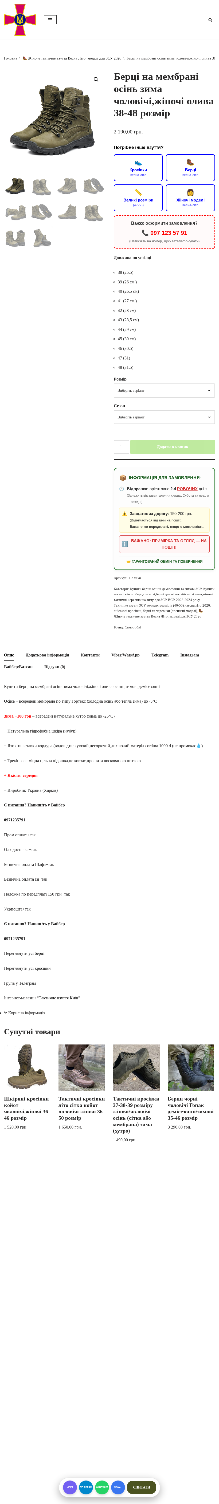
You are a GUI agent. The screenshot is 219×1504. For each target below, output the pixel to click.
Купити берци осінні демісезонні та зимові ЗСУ (166, 589)
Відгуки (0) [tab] (54, 666)
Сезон (119, 405)
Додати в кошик (172, 447)
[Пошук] (210, 20)
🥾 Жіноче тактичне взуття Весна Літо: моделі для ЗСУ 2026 (71, 58)
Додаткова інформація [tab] (47, 655)
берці (39, 953)
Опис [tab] (9, 655)
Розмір (120, 379)
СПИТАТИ (141, 1487)
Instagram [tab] (189, 655)
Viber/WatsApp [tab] (125, 655)
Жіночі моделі (191, 198)
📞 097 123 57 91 (164, 232)
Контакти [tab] (90, 655)
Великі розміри (138, 198)
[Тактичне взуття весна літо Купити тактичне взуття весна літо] (20, 20)
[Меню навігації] (50, 19)
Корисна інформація (26, 1013)
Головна (10, 58)
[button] (96, 79)
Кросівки (138, 168)
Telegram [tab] (160, 655)
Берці (190, 168)
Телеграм (27, 983)
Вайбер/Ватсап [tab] (18, 666)
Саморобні (133, 627)
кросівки (43, 968)
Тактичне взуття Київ (58, 998)
